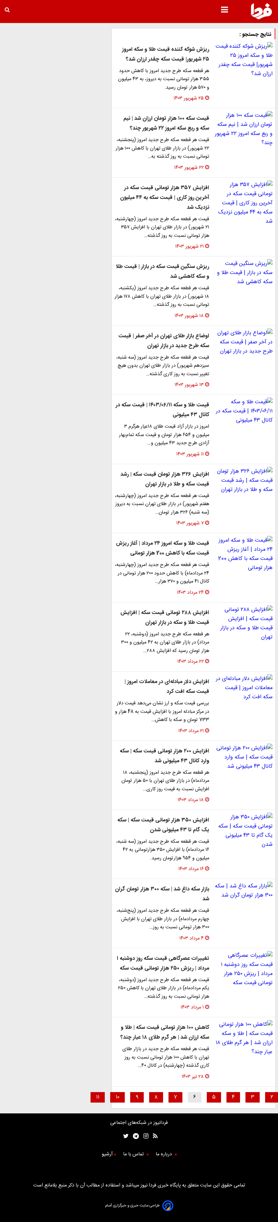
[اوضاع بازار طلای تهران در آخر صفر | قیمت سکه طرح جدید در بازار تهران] (244, 342)
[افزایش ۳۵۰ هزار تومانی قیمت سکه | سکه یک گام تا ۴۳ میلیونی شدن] (244, 831)
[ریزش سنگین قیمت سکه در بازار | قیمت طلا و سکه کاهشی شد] (244, 273)
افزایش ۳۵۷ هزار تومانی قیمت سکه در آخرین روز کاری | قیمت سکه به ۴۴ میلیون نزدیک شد (164, 197)
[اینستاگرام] (143, 1136)
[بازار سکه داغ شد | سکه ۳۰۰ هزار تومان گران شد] (244, 891)
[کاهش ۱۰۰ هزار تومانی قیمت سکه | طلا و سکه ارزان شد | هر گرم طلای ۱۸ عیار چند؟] (244, 1038)
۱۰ (117, 1097)
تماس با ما (134, 1154)
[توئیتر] (124, 1136)
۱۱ (97, 1097)
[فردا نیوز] (261, 18)
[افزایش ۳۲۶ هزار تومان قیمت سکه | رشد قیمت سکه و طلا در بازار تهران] (244, 480)
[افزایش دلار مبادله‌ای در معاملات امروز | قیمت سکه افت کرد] (244, 688)
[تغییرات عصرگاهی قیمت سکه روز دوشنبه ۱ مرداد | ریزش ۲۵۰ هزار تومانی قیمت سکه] (244, 969)
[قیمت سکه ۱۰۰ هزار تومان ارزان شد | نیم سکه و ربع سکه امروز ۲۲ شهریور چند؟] (244, 129)
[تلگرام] (133, 1136)
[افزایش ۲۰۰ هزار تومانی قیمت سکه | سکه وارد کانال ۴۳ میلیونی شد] (244, 757)
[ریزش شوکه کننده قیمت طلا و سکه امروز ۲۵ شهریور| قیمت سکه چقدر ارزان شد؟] (244, 60)
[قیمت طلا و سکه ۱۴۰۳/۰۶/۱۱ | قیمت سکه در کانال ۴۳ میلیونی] (244, 411)
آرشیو (107, 1154)
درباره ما (164, 1154)
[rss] (153, 1136)
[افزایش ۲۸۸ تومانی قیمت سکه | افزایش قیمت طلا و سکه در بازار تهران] (244, 623)
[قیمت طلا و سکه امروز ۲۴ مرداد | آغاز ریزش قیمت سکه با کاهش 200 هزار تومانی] (244, 554)
